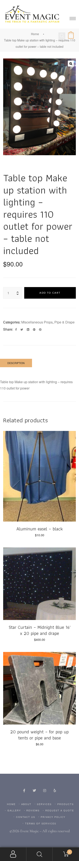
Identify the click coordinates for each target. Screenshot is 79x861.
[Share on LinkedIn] (28, 329)
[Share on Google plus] (34, 329)
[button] (71, 63)
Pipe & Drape (64, 322)
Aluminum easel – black (39, 528)
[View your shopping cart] (71, 35)
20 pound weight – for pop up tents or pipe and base (39, 735)
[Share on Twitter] (21, 329)
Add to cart (49, 292)
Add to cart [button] (39, 510)
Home (35, 34)
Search (39, 854)
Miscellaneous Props (37, 322)
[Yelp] (55, 790)
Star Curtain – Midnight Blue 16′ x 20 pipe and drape (40, 630)
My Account (13, 854)
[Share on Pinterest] (40, 329)
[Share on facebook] (16, 329)
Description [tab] (16, 363)
